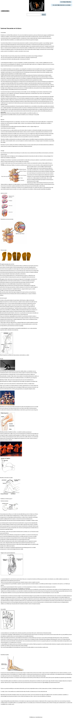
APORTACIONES (5, 10)
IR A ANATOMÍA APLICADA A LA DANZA (62, 5)
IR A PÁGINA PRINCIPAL (66, 2)
